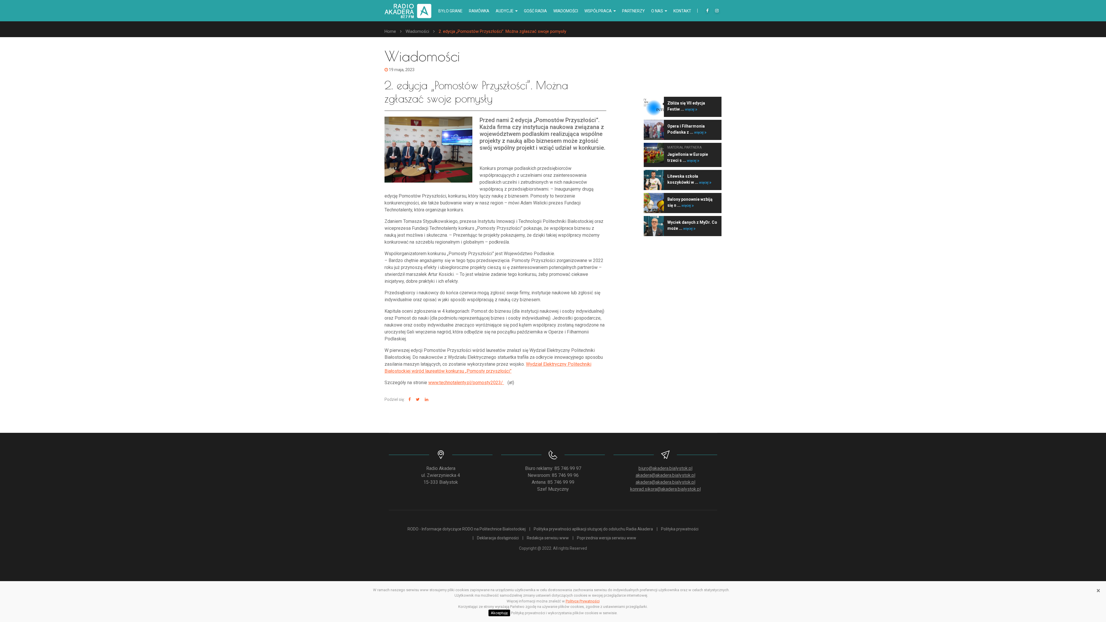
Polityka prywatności (679, 529)
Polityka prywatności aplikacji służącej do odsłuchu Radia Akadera (593, 529)
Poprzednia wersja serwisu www (606, 538)
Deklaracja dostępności (498, 538)
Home (390, 31)
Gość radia (535, 11)
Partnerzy (633, 11)
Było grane (450, 11)
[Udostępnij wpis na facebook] (409, 399)
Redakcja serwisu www (548, 538)
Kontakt (682, 11)
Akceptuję (499, 613)
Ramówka (479, 11)
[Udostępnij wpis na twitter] (417, 399)
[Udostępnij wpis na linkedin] (426, 399)
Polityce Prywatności (583, 601)
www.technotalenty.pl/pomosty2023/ (466, 382)
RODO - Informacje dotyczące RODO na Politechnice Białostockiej (467, 529)
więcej (690, 109)
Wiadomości (565, 11)
